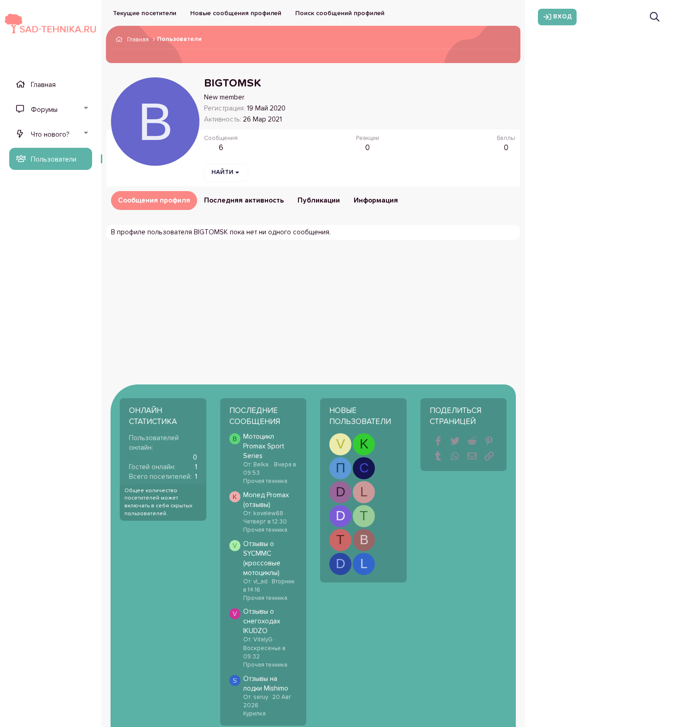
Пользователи (53, 159)
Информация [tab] (376, 200)
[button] (85, 109)
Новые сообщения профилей (235, 13)
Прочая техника (265, 481)
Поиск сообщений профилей (340, 13)
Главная (43, 84)
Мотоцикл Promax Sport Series (263, 446)
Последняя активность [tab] (244, 200)
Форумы (44, 109)
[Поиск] (654, 17)
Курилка (254, 714)
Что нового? (50, 134)
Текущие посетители (144, 13)
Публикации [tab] (319, 200)
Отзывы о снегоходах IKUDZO (261, 621)
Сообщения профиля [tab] (154, 200)
